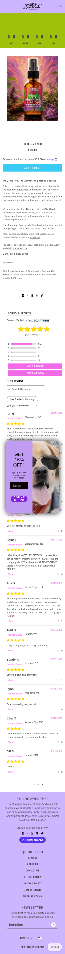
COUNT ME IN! (19, 499)
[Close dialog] (56, 444)
